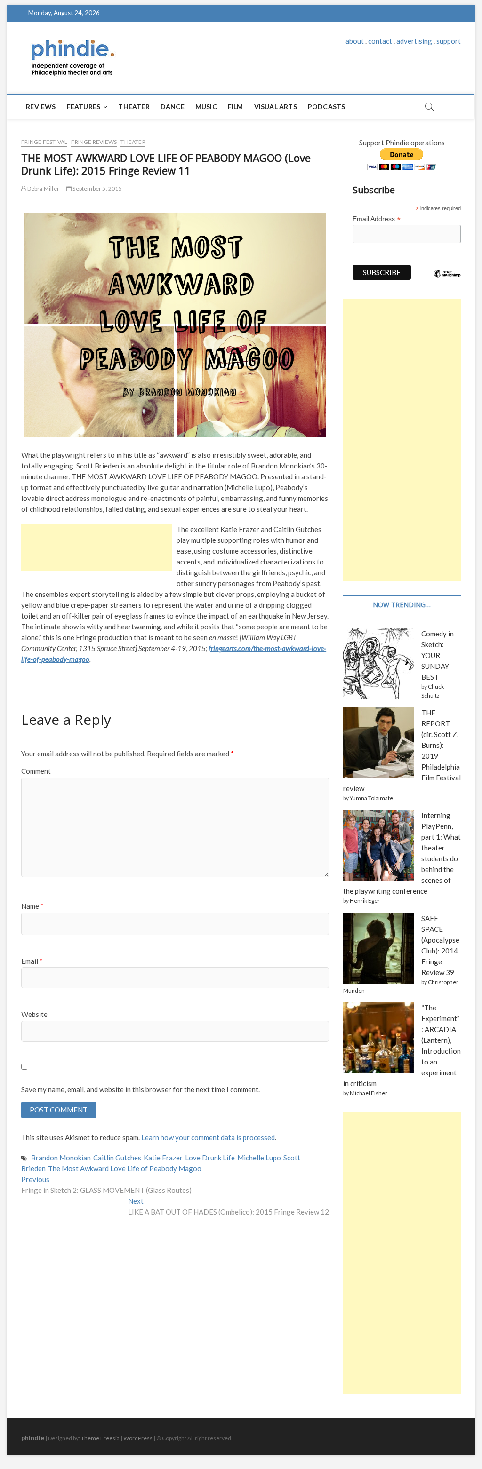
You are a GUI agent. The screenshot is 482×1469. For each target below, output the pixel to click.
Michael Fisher (368, 1092)
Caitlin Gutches (117, 1157)
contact (380, 41)
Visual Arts (275, 107)
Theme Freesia (100, 1438)
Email (32, 961)
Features (84, 107)
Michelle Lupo (259, 1157)
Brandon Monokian (61, 1157)
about (354, 41)
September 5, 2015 (97, 188)
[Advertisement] (96, 547)
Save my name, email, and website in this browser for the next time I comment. (140, 1089)
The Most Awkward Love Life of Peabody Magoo (124, 1168)
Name (32, 906)
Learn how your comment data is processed (208, 1137)
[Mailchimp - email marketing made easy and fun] (447, 281)
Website (34, 1014)
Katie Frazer (163, 1157)
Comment (36, 771)
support (448, 41)
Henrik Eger (365, 900)
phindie (32, 1438)
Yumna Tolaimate (371, 798)
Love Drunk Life (210, 1157)
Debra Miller (42, 188)
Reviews (41, 107)
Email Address (377, 218)
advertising (414, 41)
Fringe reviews (94, 141)
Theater (133, 107)
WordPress (138, 1438)
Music (206, 107)
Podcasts (326, 107)
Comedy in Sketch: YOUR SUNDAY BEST (437, 655)
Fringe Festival (44, 141)
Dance (173, 107)
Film (235, 107)
